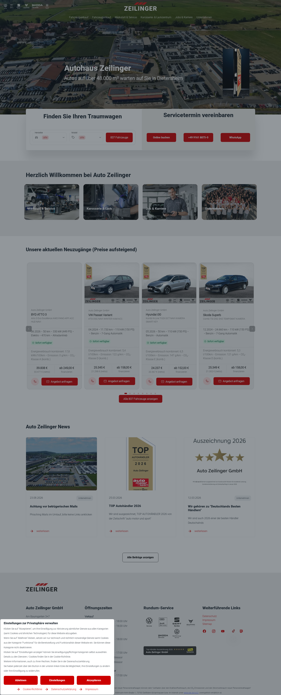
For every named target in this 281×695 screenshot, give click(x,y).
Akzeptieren (94, 680)
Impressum (91, 689)
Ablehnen (20, 680)
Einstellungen (57, 680)
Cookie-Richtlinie (32, 689)
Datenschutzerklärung (63, 689)
